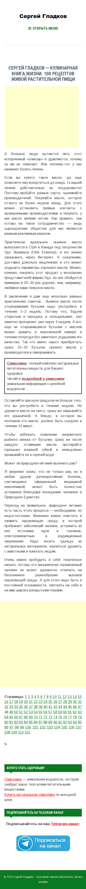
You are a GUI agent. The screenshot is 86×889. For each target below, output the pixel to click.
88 (45, 722)
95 (80, 722)
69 (31, 717)
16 (6, 702)
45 (70, 707)
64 (6, 717)
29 (70, 702)
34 (16, 707)
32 (6, 707)
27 (60, 702)
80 (6, 722)
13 (70, 697)
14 (75, 697)
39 (41, 707)
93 (70, 722)
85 (31, 722)
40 (45, 707)
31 (80, 702)
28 (65, 702)
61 (70, 712)
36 (26, 707)
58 (55, 712)
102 (43, 727)
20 (26, 702)
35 (21, 707)
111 (27, 732)
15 (80, 697)
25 (50, 702)
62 (75, 712)
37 (31, 707)
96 (6, 727)
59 (60, 712)
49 (11, 712)
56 (45, 712)
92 (65, 722)
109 (14, 732)
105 (64, 727)
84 (26, 722)
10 (55, 697)
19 (21, 702)
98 (17, 727)
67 (21, 717)
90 (55, 722)
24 (45, 702)
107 (79, 727)
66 (16, 717)
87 (41, 722)
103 (50, 727)
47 (80, 707)
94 (75, 722)
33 (11, 707)
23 (41, 702)
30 (75, 702)
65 (11, 717)
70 (36, 717)
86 (36, 722)
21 (31, 702)
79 (80, 717)
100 (28, 727)
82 (16, 722)
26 (55, 702)
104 (57, 727)
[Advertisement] (41, 117)
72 (45, 717)
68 (26, 717)
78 (75, 717)
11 (60, 697)
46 (75, 707)
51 (21, 712)
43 (60, 707)
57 (50, 712)
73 (50, 717)
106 (72, 727)
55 (41, 712)
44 (65, 707)
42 (55, 707)
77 (70, 717)
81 (11, 722)
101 (35, 727)
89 (50, 722)
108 (7, 732)
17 (11, 702)
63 (80, 712)
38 (36, 707)
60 (65, 712)
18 (16, 702)
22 (36, 702)
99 (22, 727)
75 (60, 717)
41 (50, 707)
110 (21, 732)
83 (21, 722)
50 (16, 712)
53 (31, 712)
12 (65, 697)
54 (36, 712)
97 (11, 727)
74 (55, 717)
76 (65, 717)
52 (26, 712)
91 (60, 722)
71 (41, 717)
